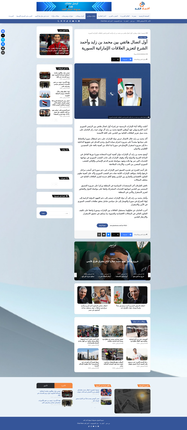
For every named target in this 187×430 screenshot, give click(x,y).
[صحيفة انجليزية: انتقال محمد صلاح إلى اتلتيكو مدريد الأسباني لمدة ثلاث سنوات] (106, 392)
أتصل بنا (126, 21)
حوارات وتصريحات (67, 16)
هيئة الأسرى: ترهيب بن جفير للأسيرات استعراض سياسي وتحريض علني (61, 84)
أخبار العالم (102, 16)
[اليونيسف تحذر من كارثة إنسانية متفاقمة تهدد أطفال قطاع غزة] (136, 331)
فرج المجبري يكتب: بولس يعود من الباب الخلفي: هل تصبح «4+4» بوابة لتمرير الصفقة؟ (61, 112)
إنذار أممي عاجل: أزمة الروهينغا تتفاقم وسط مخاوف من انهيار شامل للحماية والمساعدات (88, 341)
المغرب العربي (113, 16)
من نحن (132, 21)
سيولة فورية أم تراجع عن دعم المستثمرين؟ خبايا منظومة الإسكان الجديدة (89, 364)
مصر (134, 16)
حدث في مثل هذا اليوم (42, 16)
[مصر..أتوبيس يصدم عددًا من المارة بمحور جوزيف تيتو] (106, 401)
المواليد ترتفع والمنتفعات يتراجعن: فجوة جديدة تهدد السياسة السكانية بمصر (113, 364)
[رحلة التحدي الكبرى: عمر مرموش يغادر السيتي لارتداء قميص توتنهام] (136, 354)
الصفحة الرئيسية (144, 16)
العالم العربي (125, 16)
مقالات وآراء (55, 16)
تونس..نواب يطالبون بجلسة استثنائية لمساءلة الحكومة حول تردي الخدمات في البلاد (61, 75)
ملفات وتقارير (91, 16)
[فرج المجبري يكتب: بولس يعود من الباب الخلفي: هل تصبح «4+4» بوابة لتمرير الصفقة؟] (45, 112)
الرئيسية (143, 33)
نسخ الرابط (102, 225)
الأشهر (46, 385)
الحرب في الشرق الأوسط (24, 16)
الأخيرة (63, 385)
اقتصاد (112, 252)
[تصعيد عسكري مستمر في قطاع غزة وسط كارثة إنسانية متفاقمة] (112, 331)
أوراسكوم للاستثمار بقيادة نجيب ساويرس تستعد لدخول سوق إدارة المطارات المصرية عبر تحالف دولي (112, 261)
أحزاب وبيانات (80, 16)
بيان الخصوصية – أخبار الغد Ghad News (111, 21)
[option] (112, 261)
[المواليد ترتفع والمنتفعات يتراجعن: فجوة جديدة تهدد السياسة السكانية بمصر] (112, 354)
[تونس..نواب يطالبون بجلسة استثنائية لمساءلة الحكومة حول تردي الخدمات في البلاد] (45, 75)
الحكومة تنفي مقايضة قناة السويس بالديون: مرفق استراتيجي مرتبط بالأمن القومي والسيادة (56, 50)
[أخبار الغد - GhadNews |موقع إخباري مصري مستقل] (142, 5)
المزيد (12, 16)
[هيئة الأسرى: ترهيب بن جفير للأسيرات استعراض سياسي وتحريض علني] (45, 84)
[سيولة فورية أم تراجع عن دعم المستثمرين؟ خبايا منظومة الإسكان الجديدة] (88, 354)
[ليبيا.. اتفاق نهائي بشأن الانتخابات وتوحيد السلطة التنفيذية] (45, 94)
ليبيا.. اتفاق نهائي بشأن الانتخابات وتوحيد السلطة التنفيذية (63, 93)
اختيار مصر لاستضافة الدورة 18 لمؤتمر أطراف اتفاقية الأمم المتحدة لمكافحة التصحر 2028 (61, 103)
